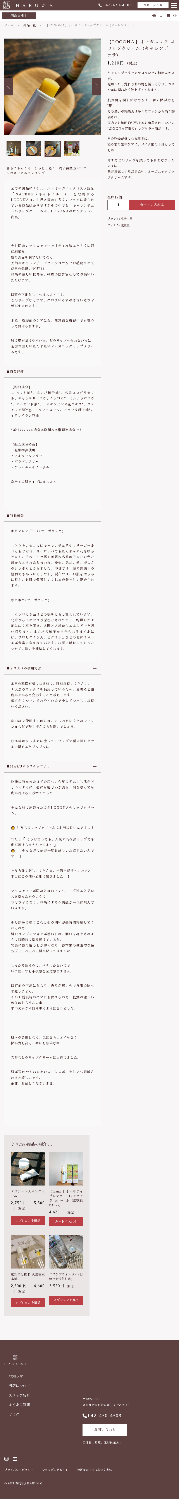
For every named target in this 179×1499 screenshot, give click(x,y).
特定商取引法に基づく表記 (94, 1470)
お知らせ (16, 1376)
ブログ (14, 1414)
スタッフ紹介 (19, 1395)
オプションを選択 (27, 1220)
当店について (19, 1386)
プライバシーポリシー (18, 1470)
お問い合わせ (153, 5)
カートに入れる (152, 205)
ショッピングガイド (55, 1470)
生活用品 (127, 218)
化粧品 (125, 225)
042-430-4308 (117, 5)
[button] (8, 86)
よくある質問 (19, 1405)
